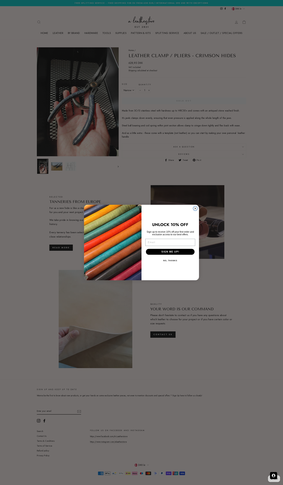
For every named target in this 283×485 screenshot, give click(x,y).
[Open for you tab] (273, 475)
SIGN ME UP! (170, 251)
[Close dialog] (195, 208)
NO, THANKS (170, 261)
